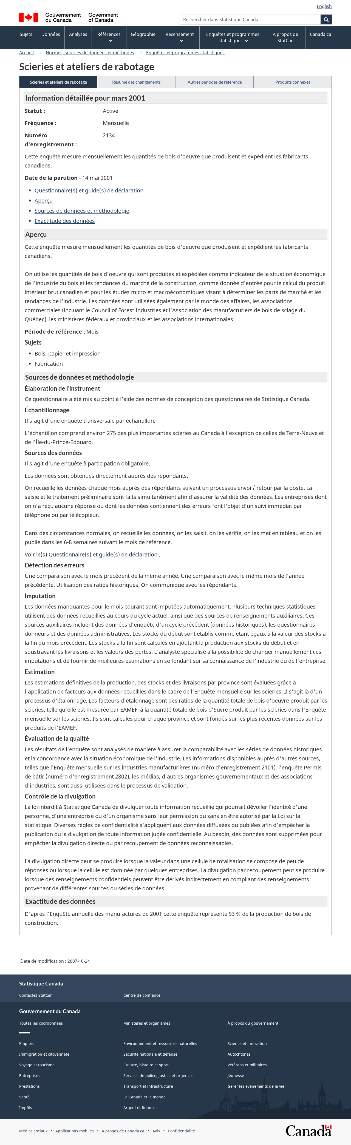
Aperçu (44, 200)
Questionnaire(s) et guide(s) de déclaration (89, 190)
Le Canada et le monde (144, 1096)
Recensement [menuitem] (180, 34)
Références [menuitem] (109, 34)
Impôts (25, 1107)
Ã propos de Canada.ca (123, 1130)
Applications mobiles (74, 1130)
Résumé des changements (136, 81)
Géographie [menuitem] (143, 34)
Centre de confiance (141, 995)
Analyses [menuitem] (78, 34)
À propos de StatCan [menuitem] (285, 37)
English (324, 6)
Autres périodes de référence (215, 81)
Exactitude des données (65, 221)
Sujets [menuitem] (26, 34)
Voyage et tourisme (37, 1064)
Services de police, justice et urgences (158, 1075)
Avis (156, 1130)
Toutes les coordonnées (41, 1023)
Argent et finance (139, 1107)
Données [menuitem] (50, 34)
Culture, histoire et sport (146, 1064)
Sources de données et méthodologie (82, 210)
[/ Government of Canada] (68, 18)
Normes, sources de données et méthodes (90, 53)
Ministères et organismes (146, 1023)
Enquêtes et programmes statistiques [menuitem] (232, 37)
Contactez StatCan (36, 995)
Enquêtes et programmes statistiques (185, 53)
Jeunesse (236, 1075)
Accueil (26, 53)
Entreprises (29, 1075)
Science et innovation (247, 1043)
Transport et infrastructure (148, 1086)
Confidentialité (181, 1130)
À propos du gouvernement (253, 1023)
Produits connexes (292, 81)
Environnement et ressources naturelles (160, 1043)
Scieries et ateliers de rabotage (58, 81)
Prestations (29, 1086)
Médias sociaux (33, 1130)
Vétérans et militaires (247, 1064)
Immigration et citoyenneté (44, 1054)
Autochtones (239, 1054)
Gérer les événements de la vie (256, 1086)
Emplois (26, 1043)
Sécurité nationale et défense (150, 1054)
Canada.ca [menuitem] (320, 34)
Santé (24, 1096)
